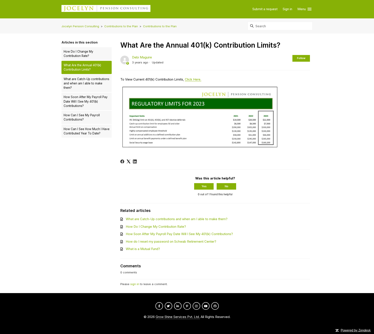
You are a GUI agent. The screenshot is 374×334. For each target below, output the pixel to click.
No (226, 186)
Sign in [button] (287, 9)
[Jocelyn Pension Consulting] (105, 9)
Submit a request (264, 9)
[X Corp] (129, 161)
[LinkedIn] (135, 161)
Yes (204, 186)
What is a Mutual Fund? (143, 249)
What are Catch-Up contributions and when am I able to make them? (86, 83)
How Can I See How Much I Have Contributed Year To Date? (87, 131)
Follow (301, 58)
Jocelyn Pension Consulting (80, 26)
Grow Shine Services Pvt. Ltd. (178, 317)
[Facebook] (122, 161)
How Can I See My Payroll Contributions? (82, 117)
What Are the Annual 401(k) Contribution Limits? (82, 67)
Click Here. (193, 79)
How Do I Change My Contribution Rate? (78, 54)
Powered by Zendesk (356, 330)
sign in (134, 284)
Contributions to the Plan (121, 26)
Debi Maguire (142, 57)
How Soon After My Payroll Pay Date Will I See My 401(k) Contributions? (86, 101)
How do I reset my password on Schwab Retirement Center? (171, 241)
